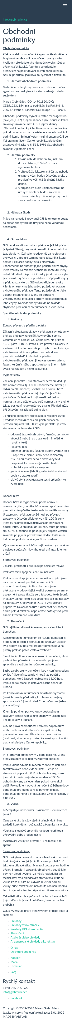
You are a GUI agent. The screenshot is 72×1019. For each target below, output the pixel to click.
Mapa (14, 962)
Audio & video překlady (25, 937)
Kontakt (15, 958)
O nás (14, 947)
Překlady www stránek (25, 925)
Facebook (17, 998)
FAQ (13, 972)
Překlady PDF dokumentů (27, 929)
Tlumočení (17, 933)
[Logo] (3, 6)
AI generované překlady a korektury (33, 941)
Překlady (16, 921)
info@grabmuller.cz (15, 19)
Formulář (16, 966)
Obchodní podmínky (23, 951)
